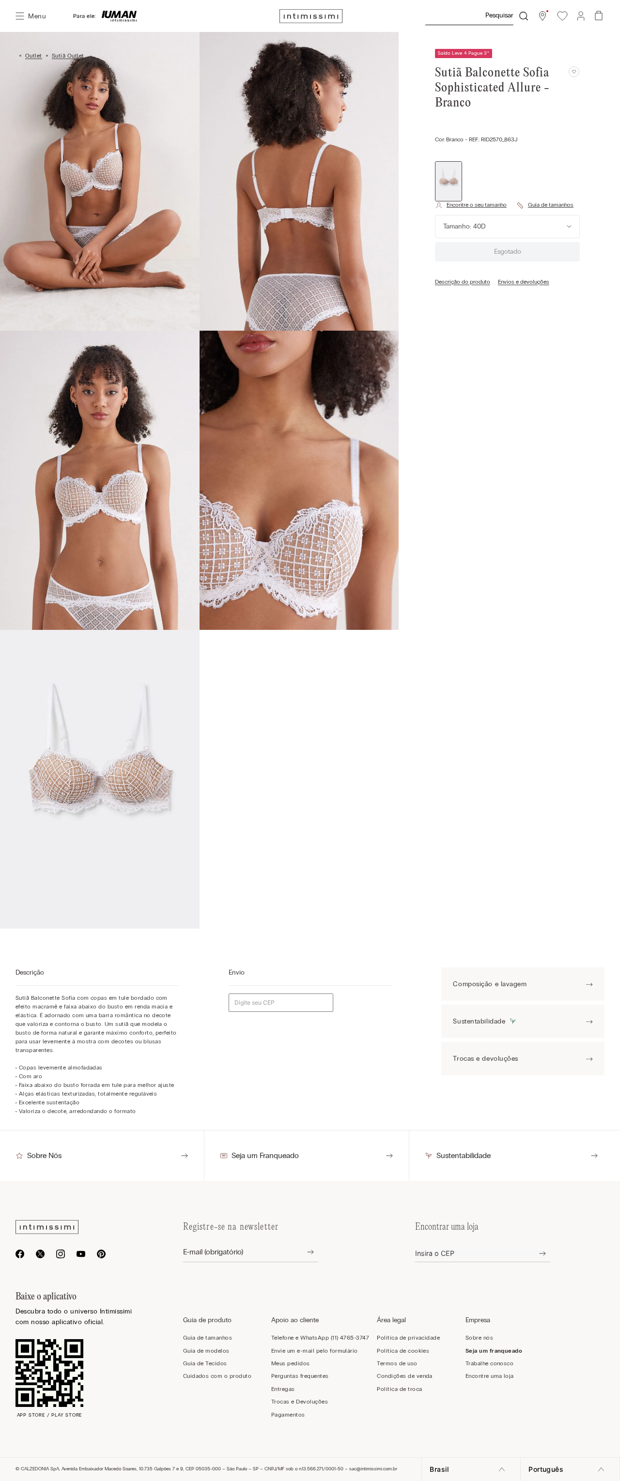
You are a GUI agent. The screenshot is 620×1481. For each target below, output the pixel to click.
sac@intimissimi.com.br (373, 1469)
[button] (542, 16)
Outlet (33, 55)
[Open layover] (303, 1252)
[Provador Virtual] (471, 205)
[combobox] (476, 16)
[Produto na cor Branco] (449, 181)
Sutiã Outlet (68, 55)
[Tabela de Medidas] (545, 205)
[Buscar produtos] (523, 16)
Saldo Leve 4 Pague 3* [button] (463, 53)
